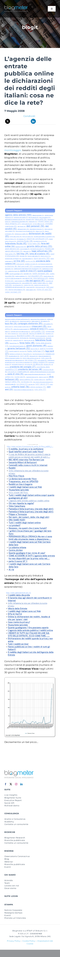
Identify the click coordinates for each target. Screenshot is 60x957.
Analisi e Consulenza (14, 819)
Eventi (7, 867)
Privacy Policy (13, 941)
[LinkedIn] (33, 121)
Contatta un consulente (16, 824)
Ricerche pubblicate (14, 840)
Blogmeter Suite (12, 798)
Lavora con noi (11, 885)
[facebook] (5, 784)
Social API (9, 803)
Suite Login (11, 896)
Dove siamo (10, 888)
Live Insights (10, 795)
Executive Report (13, 800)
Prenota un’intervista (15, 918)
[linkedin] (21, 784)
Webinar (8, 861)
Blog (6, 859)
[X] (7, 121)
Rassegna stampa (13, 913)
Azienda (8, 880)
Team (7, 883)
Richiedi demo (11, 805)
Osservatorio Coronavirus (17, 856)
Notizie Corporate (13, 910)
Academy (9, 821)
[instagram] (16, 784)
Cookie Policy (28, 941)
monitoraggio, (13, 150)
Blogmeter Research (14, 837)
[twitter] (11, 784)
